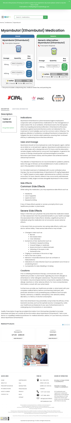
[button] (4, 418)
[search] (45, 17)
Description (5, 109)
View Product (18, 338)
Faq (20, 383)
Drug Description (8, 128)
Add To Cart (29, 64)
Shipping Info (23, 380)
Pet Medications (6, 388)
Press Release (23, 389)
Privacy (21, 391)
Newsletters (22, 386)
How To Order (5, 391)
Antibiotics (8, 22)
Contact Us (4, 394)
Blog (20, 394)
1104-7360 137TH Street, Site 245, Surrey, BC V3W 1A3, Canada (45, 384)
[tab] (5, 109)
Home (2, 22)
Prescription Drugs (7, 386)
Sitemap (21, 397)
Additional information (20, 109)
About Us (4, 383)
